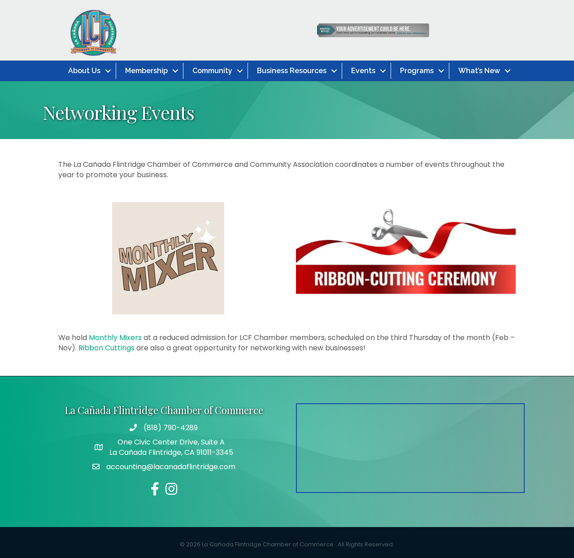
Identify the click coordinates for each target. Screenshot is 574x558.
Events (363, 70)
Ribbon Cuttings (106, 348)
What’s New (479, 70)
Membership (146, 70)
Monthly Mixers (115, 337)
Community (212, 70)
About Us (84, 70)
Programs (417, 70)
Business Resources (291, 70)
